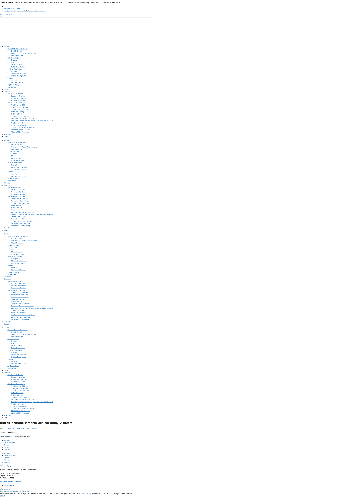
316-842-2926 (8, 478)
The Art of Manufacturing (20, 109)
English (8, 489)
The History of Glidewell (19, 105)
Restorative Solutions (18, 100)
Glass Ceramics (16, 64)
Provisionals (11, 87)
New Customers (9, 443)
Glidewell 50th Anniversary (20, 132)
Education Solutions (18, 96)
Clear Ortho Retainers (19, 73)
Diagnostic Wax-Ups (18, 82)
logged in (12, 437)
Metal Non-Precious (18, 67)
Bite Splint (14, 71)
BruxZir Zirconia (16, 51)
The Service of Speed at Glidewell (23, 127)
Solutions (7, 46)
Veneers (10, 78)
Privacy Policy (86, 494)
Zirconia (14, 60)
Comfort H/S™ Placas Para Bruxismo (24, 53)
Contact (6, 136)
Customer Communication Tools (22, 118)
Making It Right (16, 114)
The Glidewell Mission (15, 94)
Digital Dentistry (17, 55)
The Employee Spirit (18, 123)
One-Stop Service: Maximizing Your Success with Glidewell (32, 121)
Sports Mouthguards (18, 76)
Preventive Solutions (18, 98)
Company (7, 91)
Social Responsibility (18, 125)
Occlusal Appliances (14, 69)
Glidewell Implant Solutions (20, 130)
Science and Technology (20, 107)
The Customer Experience (20, 116)
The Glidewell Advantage (16, 103)
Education (7, 89)
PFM (12, 62)
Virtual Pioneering (17, 112)
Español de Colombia (14, 491)
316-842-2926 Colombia (12, 9)
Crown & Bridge (13, 58)
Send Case (7, 134)
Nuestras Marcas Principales (17, 49)
